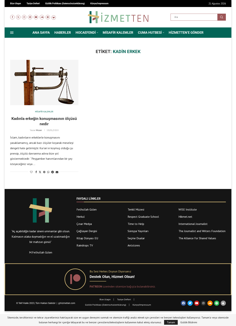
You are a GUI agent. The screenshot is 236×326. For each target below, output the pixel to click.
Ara (221, 17)
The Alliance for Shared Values (197, 238)
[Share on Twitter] (40, 172)
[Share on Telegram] (52, 172)
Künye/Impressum (142, 304)
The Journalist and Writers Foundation (201, 230)
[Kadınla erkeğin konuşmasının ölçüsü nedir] (44, 82)
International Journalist (193, 223)
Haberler (62, 32)
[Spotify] (48, 17)
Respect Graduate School (143, 216)
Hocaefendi (86, 32)
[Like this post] (31, 172)
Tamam (171, 322)
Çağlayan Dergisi (87, 230)
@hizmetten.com (67, 303)
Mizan (39, 130)
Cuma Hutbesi (150, 32)
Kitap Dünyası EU (87, 238)
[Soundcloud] (42, 17)
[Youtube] (36, 17)
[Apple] (223, 303)
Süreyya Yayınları (138, 230)
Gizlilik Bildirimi (188, 322)
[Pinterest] (30, 17)
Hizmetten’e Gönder (186, 32)
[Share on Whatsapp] (48, 172)
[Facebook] (12, 17)
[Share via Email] (57, 172)
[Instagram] (24, 17)
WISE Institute (187, 209)
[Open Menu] (11, 32)
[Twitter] (18, 17)
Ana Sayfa (41, 32)
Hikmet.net (185, 216)
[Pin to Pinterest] (44, 172)
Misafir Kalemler (118, 32)
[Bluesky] (53, 17)
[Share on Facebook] (36, 172)
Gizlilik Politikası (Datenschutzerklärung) (105, 304)
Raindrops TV (85, 245)
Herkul (81, 216)
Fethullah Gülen (87, 209)
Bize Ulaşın (105, 299)
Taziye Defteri (124, 299)
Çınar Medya (84, 223)
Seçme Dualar (136, 238)
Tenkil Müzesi (136, 209)
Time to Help (136, 223)
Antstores (134, 245)
